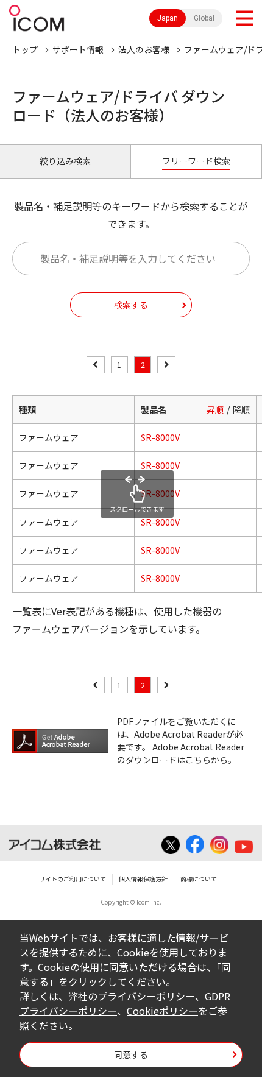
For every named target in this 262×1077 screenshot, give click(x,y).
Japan (167, 18)
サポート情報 (78, 49)
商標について (198, 878)
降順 (241, 409)
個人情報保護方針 (143, 878)
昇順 (215, 409)
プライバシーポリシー (146, 996)
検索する (131, 304)
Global (204, 18)
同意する (131, 1054)
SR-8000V (160, 437)
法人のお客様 (143, 49)
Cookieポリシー (162, 1010)
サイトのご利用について (72, 878)
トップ (25, 49)
